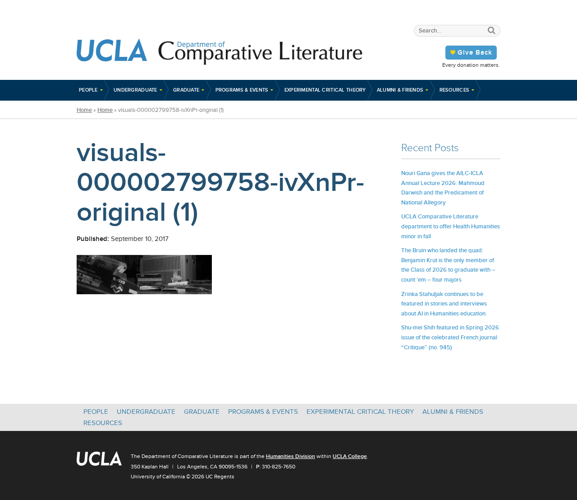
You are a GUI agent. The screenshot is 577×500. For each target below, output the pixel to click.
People (88, 90)
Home (84, 110)
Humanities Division (290, 456)
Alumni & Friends (400, 90)
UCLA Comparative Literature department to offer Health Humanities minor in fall (450, 226)
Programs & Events (242, 90)
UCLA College (350, 456)
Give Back (475, 52)
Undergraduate (135, 90)
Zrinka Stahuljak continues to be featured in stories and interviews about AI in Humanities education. (444, 304)
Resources (455, 90)
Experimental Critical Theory (325, 90)
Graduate (186, 90)
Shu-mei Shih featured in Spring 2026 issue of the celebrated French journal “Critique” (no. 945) (450, 337)
